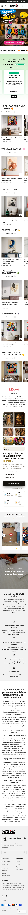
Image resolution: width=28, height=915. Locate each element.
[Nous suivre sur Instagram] (2, 896)
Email (16, 676)
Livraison (18, 861)
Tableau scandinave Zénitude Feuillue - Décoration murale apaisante (9, 304)
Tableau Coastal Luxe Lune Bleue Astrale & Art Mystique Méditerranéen (11, 261)
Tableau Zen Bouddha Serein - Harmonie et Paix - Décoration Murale (10, 220)
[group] (14, 27)
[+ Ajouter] (20, 134)
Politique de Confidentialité (5, 865)
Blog (17, 866)
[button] (24, 535)
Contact (18, 864)
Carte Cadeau (19, 869)
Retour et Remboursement (5, 874)
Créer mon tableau (14, 483)
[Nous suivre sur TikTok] (6, 896)
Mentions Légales (6, 861)
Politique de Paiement (4, 869)
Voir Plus (14, 87)
